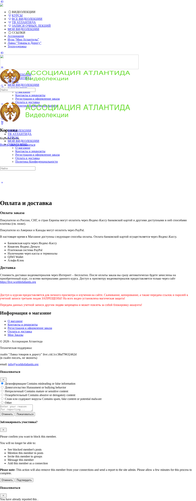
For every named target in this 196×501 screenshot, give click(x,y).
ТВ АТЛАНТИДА (20, 134)
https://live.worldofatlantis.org (18, 282)
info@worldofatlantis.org (23, 364)
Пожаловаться (25, 414)
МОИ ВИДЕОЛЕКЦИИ (23, 141)
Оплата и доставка (27, 158)
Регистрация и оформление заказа (37, 154)
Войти (4, 144)
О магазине (22, 147)
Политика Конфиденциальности (36, 161)
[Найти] (2, 86)
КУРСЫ (13, 137)
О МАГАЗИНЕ (17, 144)
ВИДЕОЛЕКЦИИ (19, 130)
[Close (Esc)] (3, 380)
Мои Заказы (15, 334)
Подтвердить (24, 480)
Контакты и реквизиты (30, 151)
